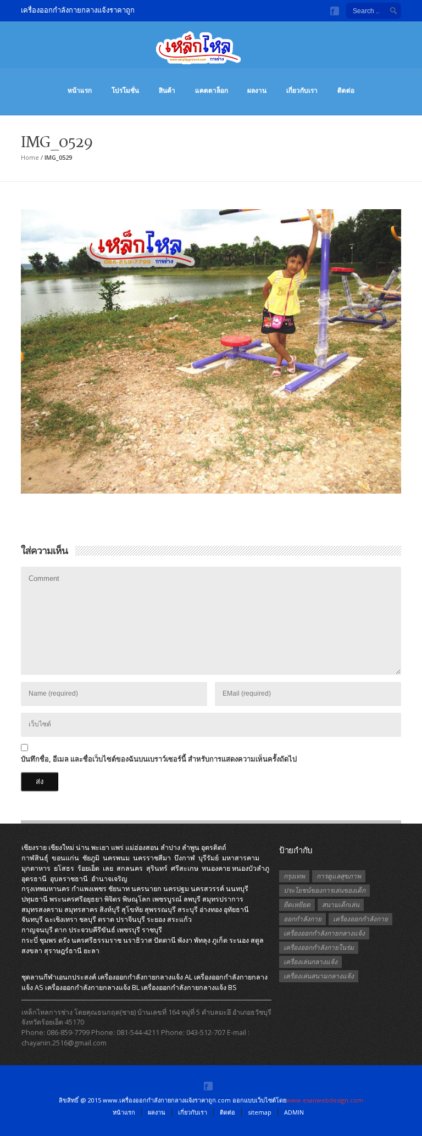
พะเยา (100, 847)
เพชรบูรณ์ (167, 899)
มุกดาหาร (36, 868)
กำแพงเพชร (89, 888)
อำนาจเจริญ (109, 878)
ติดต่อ (345, 90)
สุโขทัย (132, 909)
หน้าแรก (80, 90)
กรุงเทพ (294, 876)
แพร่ (117, 847)
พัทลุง (202, 940)
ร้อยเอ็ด (88, 868)
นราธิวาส (137, 940)
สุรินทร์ (157, 868)
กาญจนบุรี (37, 929)
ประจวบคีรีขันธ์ (92, 929)
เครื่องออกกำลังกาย (360, 919)
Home (30, 157)
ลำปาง (170, 847)
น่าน (83, 847)
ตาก (60, 929)
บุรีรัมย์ (208, 858)
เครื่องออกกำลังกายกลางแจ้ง (324, 933)
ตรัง (64, 940)
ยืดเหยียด (297, 904)
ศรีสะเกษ (184, 868)
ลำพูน (190, 847)
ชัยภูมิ (90, 858)
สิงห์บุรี (109, 909)
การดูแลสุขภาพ (338, 876)
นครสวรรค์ (207, 888)
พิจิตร (112, 899)
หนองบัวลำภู (250, 868)
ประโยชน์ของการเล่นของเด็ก (324, 890)
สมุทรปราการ (222, 899)
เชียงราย (34, 847)
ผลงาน (256, 90)
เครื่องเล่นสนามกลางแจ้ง (319, 976)
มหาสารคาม (240, 858)
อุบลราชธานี (69, 878)
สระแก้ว (179, 919)
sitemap (259, 1112)
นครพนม (116, 858)
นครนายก (146, 888)
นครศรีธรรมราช (96, 940)
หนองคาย (216, 868)
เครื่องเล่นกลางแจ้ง (310, 961)
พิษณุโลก (137, 899)
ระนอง (239, 940)
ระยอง (156, 919)
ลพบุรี (192, 899)
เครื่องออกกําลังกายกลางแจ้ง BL (92, 987)
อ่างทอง (210, 909)
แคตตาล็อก (211, 90)
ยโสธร (64, 868)
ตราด (106, 919)
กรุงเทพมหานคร (45, 888)
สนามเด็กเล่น (340, 904)
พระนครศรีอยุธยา (76, 899)
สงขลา (31, 950)
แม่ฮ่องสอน (142, 847)
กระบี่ (29, 940)
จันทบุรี (32, 919)
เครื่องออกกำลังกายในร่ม (319, 947)
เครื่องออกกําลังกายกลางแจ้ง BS (189, 987)
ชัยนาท (119, 888)
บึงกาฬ (184, 858)
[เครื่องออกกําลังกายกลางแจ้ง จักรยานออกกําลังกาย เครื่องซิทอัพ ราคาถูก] (211, 53)
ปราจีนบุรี (130, 919)
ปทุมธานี (34, 899)
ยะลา (91, 950)
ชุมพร (48, 940)
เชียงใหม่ (61, 847)
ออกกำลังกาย (302, 919)
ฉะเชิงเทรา (61, 919)
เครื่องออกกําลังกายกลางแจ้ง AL (145, 977)
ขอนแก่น (65, 858)
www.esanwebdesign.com (324, 1100)
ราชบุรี (152, 929)
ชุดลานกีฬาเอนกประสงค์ (58, 977)
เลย (108, 868)
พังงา (184, 940)
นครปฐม (176, 888)
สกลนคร (129, 868)
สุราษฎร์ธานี (63, 950)
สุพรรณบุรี (160, 909)
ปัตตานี (165, 940)
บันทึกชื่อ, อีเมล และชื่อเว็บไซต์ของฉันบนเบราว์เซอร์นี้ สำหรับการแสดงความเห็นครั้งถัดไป (159, 759)
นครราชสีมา (152, 858)
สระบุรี (187, 909)
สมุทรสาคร (81, 909)
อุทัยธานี (236, 909)
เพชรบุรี (128, 929)
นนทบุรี (237, 888)
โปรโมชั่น (125, 90)
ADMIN (294, 1112)
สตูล (257, 940)
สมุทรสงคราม (42, 909)
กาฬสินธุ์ (34, 858)
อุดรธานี (34, 878)
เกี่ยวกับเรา (302, 90)
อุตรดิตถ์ (213, 847)
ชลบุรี (87, 919)
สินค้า (167, 90)
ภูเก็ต (219, 940)
